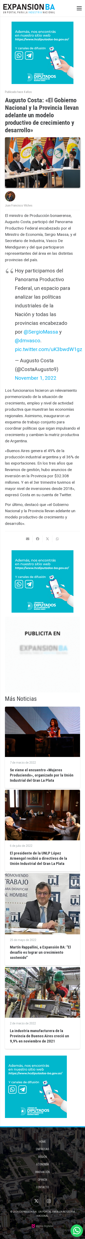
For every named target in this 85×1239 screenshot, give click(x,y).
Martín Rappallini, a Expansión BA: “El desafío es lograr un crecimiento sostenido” (40, 952)
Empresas (42, 1149)
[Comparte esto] (37, 538)
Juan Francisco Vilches (18, 205)
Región (42, 1157)
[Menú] (79, 8)
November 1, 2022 (35, 378)
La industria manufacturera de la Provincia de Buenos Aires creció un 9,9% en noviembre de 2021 (39, 1036)
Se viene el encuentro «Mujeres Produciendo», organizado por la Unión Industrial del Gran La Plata (41, 775)
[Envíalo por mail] (28, 538)
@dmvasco (27, 341)
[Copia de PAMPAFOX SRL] (42, 654)
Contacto (42, 1187)
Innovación (42, 1172)
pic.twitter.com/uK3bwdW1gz (48, 349)
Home (42, 1141)
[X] (36, 1201)
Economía (42, 1164)
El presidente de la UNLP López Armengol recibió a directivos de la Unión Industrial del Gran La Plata (38, 858)
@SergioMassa (41, 332)
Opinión (42, 1179)
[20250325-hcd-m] (42, 53)
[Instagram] (49, 1201)
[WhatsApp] (77, 1230)
